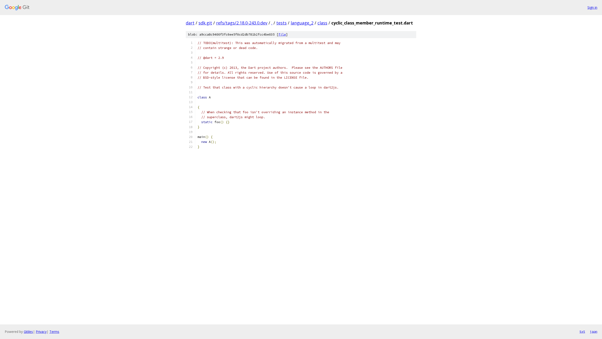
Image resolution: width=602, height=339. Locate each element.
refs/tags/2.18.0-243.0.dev (241, 23)
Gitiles (28, 331)
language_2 (302, 23)
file (282, 34)
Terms (54, 331)
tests (281, 23)
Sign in (592, 7)
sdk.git (205, 23)
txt (582, 331)
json (593, 331)
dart (190, 23)
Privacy (41, 331)
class (322, 23)
